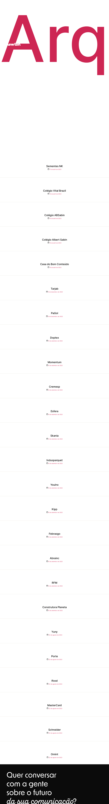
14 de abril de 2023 (55, 194)
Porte (54, 656)
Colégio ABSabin (54, 215)
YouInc (54, 484)
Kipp (54, 509)
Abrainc (54, 558)
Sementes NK (54, 166)
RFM (54, 582)
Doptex (54, 337)
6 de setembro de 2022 (55, 341)
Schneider (54, 729)
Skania (54, 435)
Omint (54, 754)
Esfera (54, 411)
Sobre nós (64, 4)
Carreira (86, 4)
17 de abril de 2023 (55, 169)
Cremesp (54, 386)
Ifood (54, 680)
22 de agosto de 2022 (55, 635)
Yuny (54, 631)
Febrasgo (54, 533)
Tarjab (54, 288)
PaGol (54, 313)
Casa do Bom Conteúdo (54, 264)
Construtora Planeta (54, 607)
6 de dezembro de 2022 (55, 292)
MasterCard (54, 705)
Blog (100, 4)
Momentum (54, 362)
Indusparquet (54, 460)
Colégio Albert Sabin (54, 239)
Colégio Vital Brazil (54, 190)
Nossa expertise (75, 4)
